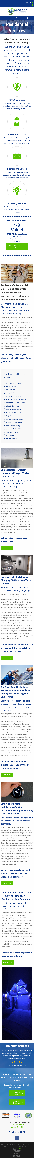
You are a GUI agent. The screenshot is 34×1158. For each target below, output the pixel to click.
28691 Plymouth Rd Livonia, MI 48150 (17, 1125)
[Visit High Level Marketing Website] (17, 1151)
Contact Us (6, 548)
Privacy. (20, 1148)
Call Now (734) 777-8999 (17, 246)
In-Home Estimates (26, 5)
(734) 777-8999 (17, 1132)
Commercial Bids (26, 3)
